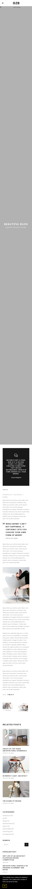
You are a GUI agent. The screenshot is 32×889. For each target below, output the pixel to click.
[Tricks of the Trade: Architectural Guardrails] (16, 737)
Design (5, 821)
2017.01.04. (5, 753)
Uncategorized (7, 834)
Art (11, 494)
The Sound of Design (12, 801)
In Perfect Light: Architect (15, 776)
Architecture (6, 494)
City (15, 494)
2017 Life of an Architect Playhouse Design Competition (14, 858)
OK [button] (5, 886)
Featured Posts (7, 823)
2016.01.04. (5, 862)
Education (19, 494)
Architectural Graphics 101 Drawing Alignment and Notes (15, 868)
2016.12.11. (5, 872)
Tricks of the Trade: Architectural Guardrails (15, 750)
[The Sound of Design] (16, 789)
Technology (6, 831)
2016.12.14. (5, 489)
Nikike (6, 497)
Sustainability (7, 829)
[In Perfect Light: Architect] (16, 764)
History (5, 826)
